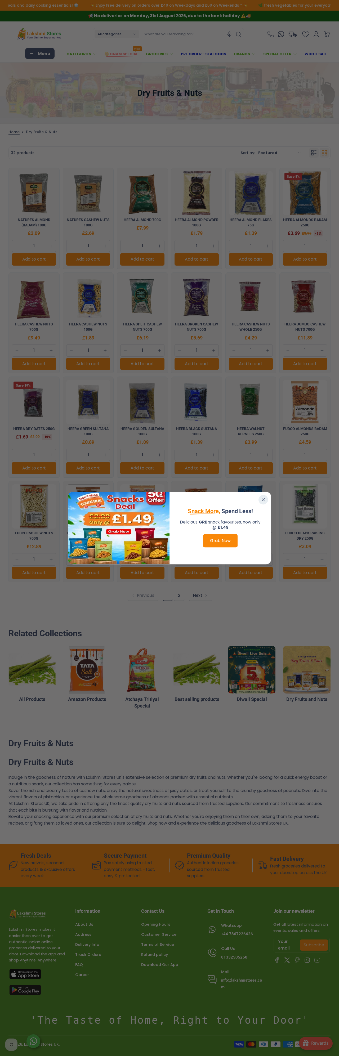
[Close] (263, 499)
